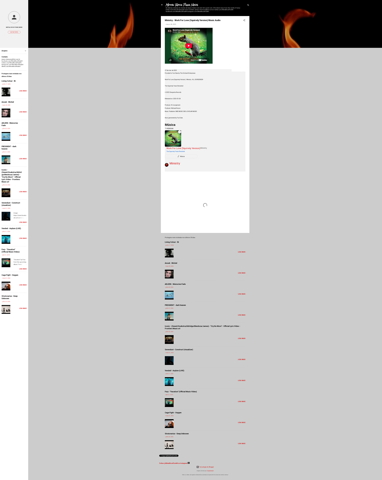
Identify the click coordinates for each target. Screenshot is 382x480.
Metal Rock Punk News (182, 5)
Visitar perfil (14, 32)
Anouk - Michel (171, 263)
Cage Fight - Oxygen (173, 413)
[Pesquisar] (248, 5)
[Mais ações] (179, 131)
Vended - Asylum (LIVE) (174, 371)
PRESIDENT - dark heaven (175, 305)
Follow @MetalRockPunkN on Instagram (173, 463)
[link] (186, 150)
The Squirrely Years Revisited (175, 151)
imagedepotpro (210, 470)
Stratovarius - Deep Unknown (177, 434)
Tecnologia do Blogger (206, 467)
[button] (244, 20)
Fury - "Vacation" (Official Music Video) (181, 392)
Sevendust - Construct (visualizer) (179, 349)
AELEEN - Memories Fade (175, 284)
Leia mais (241, 252)
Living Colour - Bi (172, 242)
